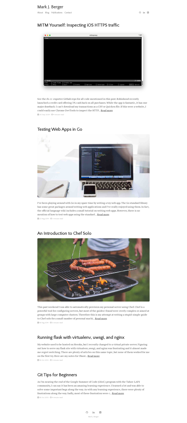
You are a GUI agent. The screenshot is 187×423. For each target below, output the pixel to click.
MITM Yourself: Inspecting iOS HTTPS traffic (78, 25)
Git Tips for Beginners (57, 374)
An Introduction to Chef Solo (64, 233)
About (40, 12)
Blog (47, 12)
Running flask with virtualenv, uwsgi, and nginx (80, 337)
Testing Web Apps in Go (59, 129)
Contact (68, 12)
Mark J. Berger (50, 7)
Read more (107, 110)
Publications (56, 12)
